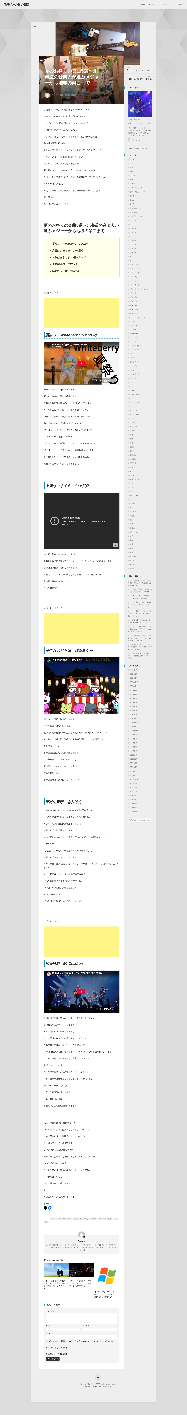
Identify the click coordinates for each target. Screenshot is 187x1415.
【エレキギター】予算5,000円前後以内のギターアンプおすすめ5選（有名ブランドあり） (140, 629)
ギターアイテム (135, 261)
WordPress (97, 1387)
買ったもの (134, 532)
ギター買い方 (134, 309)
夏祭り (86, 1219)
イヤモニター (134, 224)
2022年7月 (134, 743)
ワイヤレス (134, 423)
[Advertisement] (81, 313)
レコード (133, 419)
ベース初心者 (134, 374)
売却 (131, 467)
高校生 (132, 568)
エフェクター (134, 232)
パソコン (133, 358)
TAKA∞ (142, 4)
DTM (131, 163)
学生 (131, 487)
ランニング (134, 406)
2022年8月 (134, 739)
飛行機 (132, 564)
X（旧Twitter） (154, 4)
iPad (131, 167)
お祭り (69, 1219)
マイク (132, 382)
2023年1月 (133, 718)
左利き (132, 499)
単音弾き (133, 459)
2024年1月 (133, 678)
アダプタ (133, 196)
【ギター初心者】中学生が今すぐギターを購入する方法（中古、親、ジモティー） (139, 613)
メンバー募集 (134, 394)
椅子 (131, 508)
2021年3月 (133, 807)
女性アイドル (134, 479)
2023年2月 (134, 714)
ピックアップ (134, 362)
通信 (131, 536)
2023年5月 (134, 702)
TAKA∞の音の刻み (17, 4)
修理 (131, 443)
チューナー (134, 333)
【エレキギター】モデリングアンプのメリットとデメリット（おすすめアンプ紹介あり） (139, 637)
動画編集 (133, 455)
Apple (132, 159)
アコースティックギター (138, 192)
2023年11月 (134, 686)
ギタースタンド (135, 277)
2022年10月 (134, 731)
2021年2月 (133, 812)
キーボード (134, 252)
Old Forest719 (176, 4)
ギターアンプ (134, 265)
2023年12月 (134, 682)
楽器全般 (133, 512)
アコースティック (136, 188)
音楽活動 (133, 560)
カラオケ (133, 248)
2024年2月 (134, 674)
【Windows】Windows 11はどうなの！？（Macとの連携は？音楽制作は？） (105, 1294)
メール (86, 1326)
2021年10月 (134, 779)
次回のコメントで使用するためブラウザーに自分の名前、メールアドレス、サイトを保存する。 (81, 1341)
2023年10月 (134, 690)
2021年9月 (133, 783)
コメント (50, 1311)
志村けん (93, 1219)
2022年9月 (134, 735)
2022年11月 (134, 726)
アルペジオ (134, 212)
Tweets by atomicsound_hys (138, 148)
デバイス (133, 342)
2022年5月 (134, 751)
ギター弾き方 (134, 297)
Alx (111, 1387)
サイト (48, 1333)
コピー (132, 321)
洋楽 (131, 524)
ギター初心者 (134, 285)
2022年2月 (134, 763)
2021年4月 (133, 803)
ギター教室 (134, 301)
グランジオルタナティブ (138, 317)
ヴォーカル (134, 427)
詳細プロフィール (134, 140)
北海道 (75, 1219)
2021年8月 (133, 787)
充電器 (132, 447)
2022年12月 (134, 722)
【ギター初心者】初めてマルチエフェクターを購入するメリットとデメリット (139, 604)
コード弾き (134, 325)
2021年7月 (133, 791)
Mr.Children (61, 1219)
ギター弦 (133, 293)
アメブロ (165, 4)
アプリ (132, 204)
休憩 (131, 435)
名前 (48, 1326)
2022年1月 (133, 767)
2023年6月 (134, 698)
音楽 (73, 95)
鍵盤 (131, 544)
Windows (133, 184)
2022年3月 (134, 759)
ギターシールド (135, 273)
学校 (131, 483)
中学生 (132, 431)
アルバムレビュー (136, 208)
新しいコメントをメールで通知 (56, 1348)
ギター (132, 257)
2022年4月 (134, 755)
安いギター (134, 495)
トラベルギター (135, 350)
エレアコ (133, 236)
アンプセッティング (137, 216)
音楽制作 (133, 556)
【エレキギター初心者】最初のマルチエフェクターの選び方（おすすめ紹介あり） (139, 582)
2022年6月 (134, 747)
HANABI (52, 1219)
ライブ (132, 398)
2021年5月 (133, 799)
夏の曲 (132, 471)
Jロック (132, 176)
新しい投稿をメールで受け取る (56, 1354)
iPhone (132, 171)
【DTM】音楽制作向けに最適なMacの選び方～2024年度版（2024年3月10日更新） (140, 646)
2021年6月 (133, 795)
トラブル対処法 (135, 346)
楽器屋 (132, 516)
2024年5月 (134, 670)
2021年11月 (133, 775)
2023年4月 (134, 706)
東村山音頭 (102, 1219)
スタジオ (133, 329)
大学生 (132, 475)
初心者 (132, 451)
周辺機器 (133, 463)
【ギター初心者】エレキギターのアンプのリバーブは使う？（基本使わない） (80, 1283)
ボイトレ (133, 378)
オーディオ (134, 240)
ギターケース (134, 269)
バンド (132, 354)
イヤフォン (134, 220)
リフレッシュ (134, 414)
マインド (133, 386)
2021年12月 (134, 771)
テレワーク (134, 338)
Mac (131, 180)
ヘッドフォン (134, 366)
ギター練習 (134, 305)
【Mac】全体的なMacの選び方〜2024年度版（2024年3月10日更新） (139, 655)
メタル (132, 390)
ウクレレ (133, 228)
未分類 (132, 503)
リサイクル (134, 410)
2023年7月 (134, 694)
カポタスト (134, 244)
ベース (132, 370)
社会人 (132, 528)
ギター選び (134, 313)
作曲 (131, 439)
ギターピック (134, 281)
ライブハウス (134, 402)
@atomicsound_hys (74, 123)
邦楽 (67, 95)
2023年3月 (134, 710)
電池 (131, 548)
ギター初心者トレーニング (139, 289)
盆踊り (110, 1219)
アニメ (132, 200)
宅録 (131, 491)
